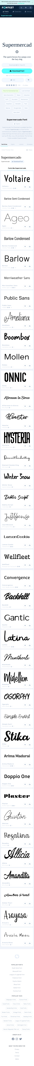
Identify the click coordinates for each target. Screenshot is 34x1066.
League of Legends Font (17, 974)
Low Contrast (26, 91)
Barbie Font (17, 988)
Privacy (17, 1049)
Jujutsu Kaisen (17, 981)
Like (13, 80)
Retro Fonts (27, 1012)
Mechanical (24, 99)
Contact (17, 1056)
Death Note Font (17, 968)
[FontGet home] (7, 7)
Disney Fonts (26, 1029)
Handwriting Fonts (12, 1008)
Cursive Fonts (23, 999)
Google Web (17, 108)
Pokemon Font (17, 978)
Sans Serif (17, 112)
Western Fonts (8, 1021)
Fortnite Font (17, 991)
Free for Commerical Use (10, 91)
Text (25, 104)
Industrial (26, 95)
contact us (21, 3)
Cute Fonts (23, 1008)
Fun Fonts (4, 1016)
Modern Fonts (6, 1012)
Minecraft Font (17, 971)
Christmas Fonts (15, 1016)
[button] (26, 7)
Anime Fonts (10, 1025)
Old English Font (21, 1025)
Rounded (14, 99)
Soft (7, 99)
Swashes (9, 104)
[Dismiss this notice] (32, 2)
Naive (18, 95)
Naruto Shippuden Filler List (11, 1029)
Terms (17, 1052)
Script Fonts (6, 1004)
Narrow (8, 108)
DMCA (17, 1059)
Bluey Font (17, 984)
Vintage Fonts (17, 1012)
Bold (26, 108)
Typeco (18, 124)
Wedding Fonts (27, 1016)
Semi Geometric (8, 95)
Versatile (18, 104)
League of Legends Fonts (22, 1021)
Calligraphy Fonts (11, 999)
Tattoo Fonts (27, 1004)
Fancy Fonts (16, 1004)
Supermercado (14, 129)
